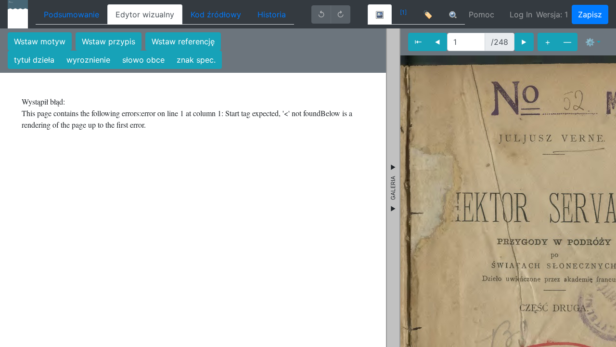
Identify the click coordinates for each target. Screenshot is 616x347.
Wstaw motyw (39, 41)
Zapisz (590, 14)
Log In (521, 14)
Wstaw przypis (108, 41)
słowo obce (143, 60)
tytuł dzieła (34, 60)
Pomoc (481, 14)
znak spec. (196, 60)
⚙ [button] (590, 42)
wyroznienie (88, 60)
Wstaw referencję (183, 41)
